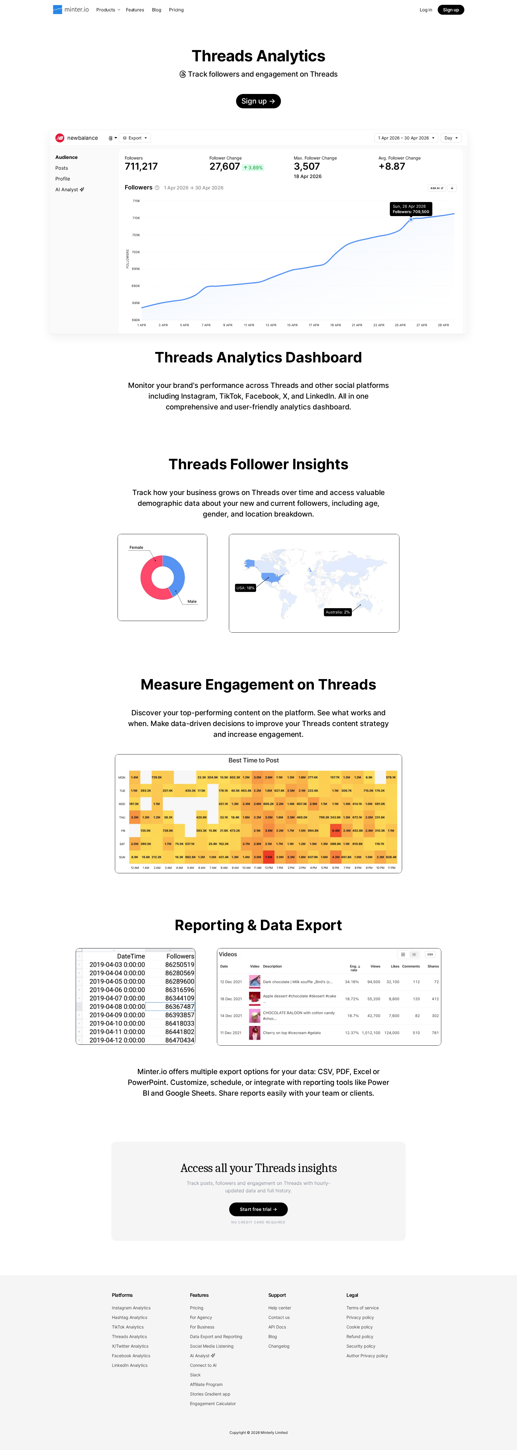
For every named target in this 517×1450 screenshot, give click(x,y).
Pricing (176, 10)
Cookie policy (359, 1326)
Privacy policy (360, 1317)
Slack (195, 1374)
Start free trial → (258, 1209)
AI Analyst (200, 1355)
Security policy (360, 1346)
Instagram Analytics (131, 1307)
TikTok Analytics (128, 1326)
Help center (279, 1307)
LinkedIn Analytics (130, 1365)
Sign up (451, 10)
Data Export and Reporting (216, 1336)
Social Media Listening (212, 1346)
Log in (426, 10)
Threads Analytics (129, 1336)
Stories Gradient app (210, 1393)
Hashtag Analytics (129, 1317)
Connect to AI (203, 1365)
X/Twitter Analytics (130, 1346)
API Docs (277, 1326)
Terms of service (362, 1307)
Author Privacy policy (367, 1355)
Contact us (279, 1317)
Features (135, 10)
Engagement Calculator (213, 1403)
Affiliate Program (206, 1384)
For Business (202, 1326)
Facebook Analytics (131, 1355)
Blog (156, 10)
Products (105, 10)
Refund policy (359, 1336)
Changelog (279, 1346)
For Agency (201, 1317)
